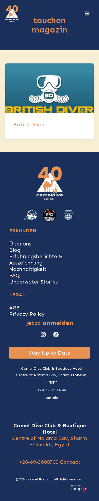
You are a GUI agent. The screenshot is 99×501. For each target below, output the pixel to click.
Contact (70, 462)
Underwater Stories (33, 282)
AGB (14, 307)
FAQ (14, 275)
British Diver (29, 124)
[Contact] (49, 398)
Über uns (20, 243)
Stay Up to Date (49, 353)
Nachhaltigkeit (27, 269)
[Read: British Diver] (49, 88)
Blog (14, 250)
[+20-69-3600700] (49, 390)
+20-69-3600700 (38, 462)
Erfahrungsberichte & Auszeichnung (35, 259)
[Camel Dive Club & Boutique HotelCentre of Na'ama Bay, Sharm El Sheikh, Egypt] (49, 375)
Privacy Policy (27, 314)
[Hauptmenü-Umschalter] (87, 13)
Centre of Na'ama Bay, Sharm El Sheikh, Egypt (49, 441)
